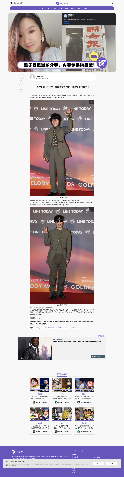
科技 (60, 8)
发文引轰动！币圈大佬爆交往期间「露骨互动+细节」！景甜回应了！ (39, 398)
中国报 (39, 318)
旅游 (54, 8)
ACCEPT (112, 463)
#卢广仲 (37, 328)
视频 (79, 8)
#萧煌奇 (60, 328)
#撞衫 (43, 328)
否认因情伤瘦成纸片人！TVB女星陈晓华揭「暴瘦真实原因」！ (62, 398)
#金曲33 (67, 328)
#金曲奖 (74, 328)
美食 (66, 8)
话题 (48, 8)
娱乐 (72, 8)
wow (73, 472)
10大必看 (40, 8)
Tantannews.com (17, 456)
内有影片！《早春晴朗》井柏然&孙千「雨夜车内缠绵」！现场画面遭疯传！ (84, 398)
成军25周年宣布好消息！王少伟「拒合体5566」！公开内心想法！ (84, 427)
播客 (85, 8)
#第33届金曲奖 (51, 328)
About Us (97, 457)
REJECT (98, 463)
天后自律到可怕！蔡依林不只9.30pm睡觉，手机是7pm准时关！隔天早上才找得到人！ (62, 427)
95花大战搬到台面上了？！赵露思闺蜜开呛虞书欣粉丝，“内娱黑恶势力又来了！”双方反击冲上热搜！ (39, 427)
